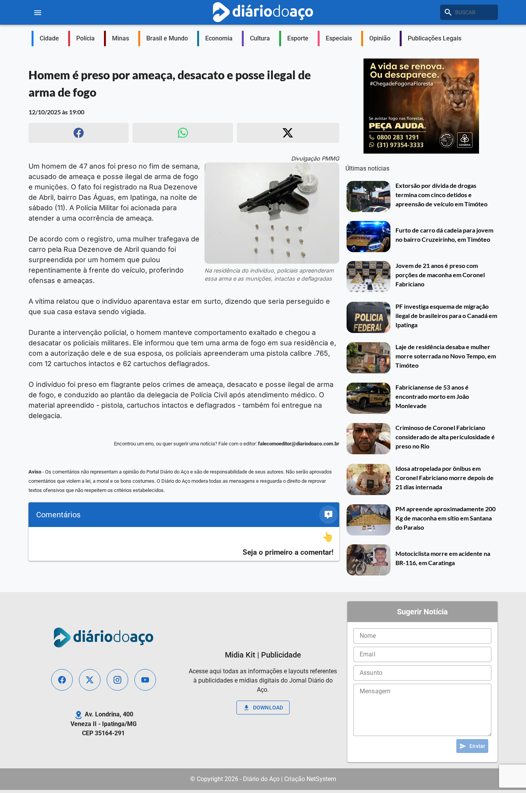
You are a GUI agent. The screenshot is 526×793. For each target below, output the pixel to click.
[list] (183, 544)
